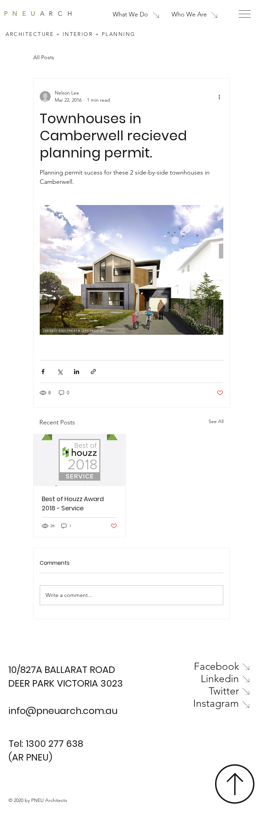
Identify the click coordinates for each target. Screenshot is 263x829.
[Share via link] (93, 371)
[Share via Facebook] (43, 371)
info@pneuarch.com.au (62, 710)
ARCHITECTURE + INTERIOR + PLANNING (70, 34)
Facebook (216, 666)
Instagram (216, 703)
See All (216, 421)
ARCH (40, 13)
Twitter (224, 691)
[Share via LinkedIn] (76, 371)
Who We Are (189, 14)
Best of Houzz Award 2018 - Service (73, 503)
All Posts (43, 57)
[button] (245, 14)
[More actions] (219, 96)
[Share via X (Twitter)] (60, 371)
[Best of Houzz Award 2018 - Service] (79, 460)
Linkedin (220, 679)
